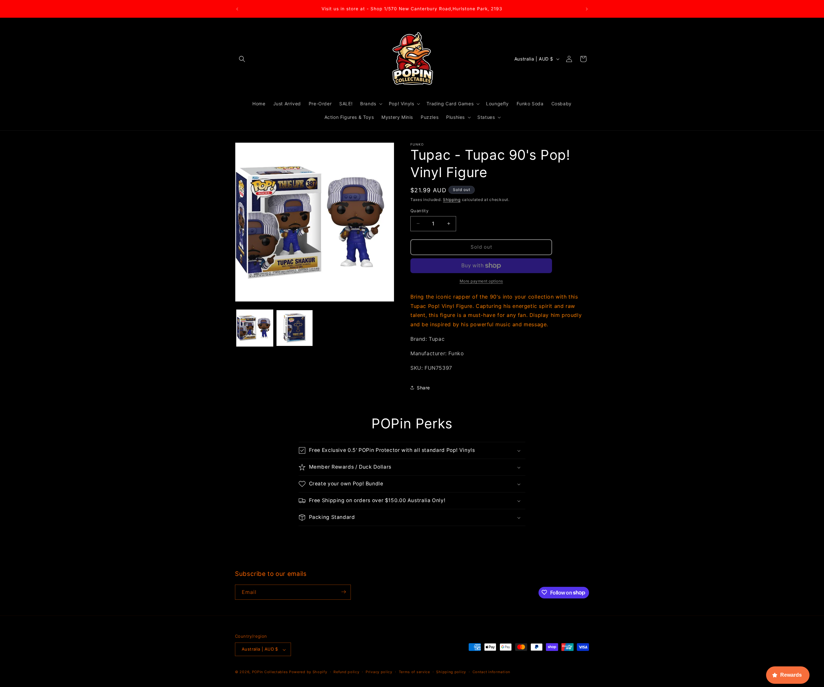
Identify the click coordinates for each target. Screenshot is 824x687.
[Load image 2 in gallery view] (294, 328)
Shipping (452, 199)
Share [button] (423, 387)
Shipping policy (451, 672)
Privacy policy (379, 672)
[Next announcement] (587, 9)
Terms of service (414, 672)
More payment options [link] (481, 281)
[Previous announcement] (237, 9)
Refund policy (346, 672)
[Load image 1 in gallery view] (255, 328)
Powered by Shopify (308, 672)
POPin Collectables (270, 672)
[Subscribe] (343, 591)
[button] (242, 59)
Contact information (491, 672)
